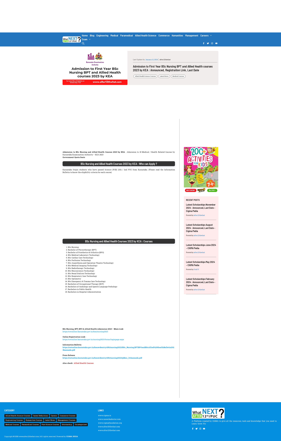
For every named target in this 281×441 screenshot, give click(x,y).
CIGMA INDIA (72, 436)
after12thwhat (165, 60)
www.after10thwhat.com (109, 426)
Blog (92, 35)
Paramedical (126, 35)
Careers (204, 35)
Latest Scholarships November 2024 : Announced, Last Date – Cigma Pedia (200, 207)
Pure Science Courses (50, 424)
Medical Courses (178, 76)
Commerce (164, 35)
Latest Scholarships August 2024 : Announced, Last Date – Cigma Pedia (200, 227)
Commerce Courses (67, 416)
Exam (84, 39)
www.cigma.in (104, 415)
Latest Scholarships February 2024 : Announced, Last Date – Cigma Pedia (200, 282)
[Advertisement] (140, 16)
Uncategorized (81, 424)
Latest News (164, 76)
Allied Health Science (145, 35)
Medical (114, 35)
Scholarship (67, 424)
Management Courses (66, 420)
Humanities (177, 35)
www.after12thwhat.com (109, 430)
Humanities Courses (34, 420)
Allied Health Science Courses (145, 76)
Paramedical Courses (30, 424)
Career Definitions (40, 416)
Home (85, 35)
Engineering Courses (14, 420)
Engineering (102, 35)
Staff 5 (196, 269)
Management (191, 35)
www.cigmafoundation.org (110, 423)
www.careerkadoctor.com (109, 419)
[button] (83, 43)
